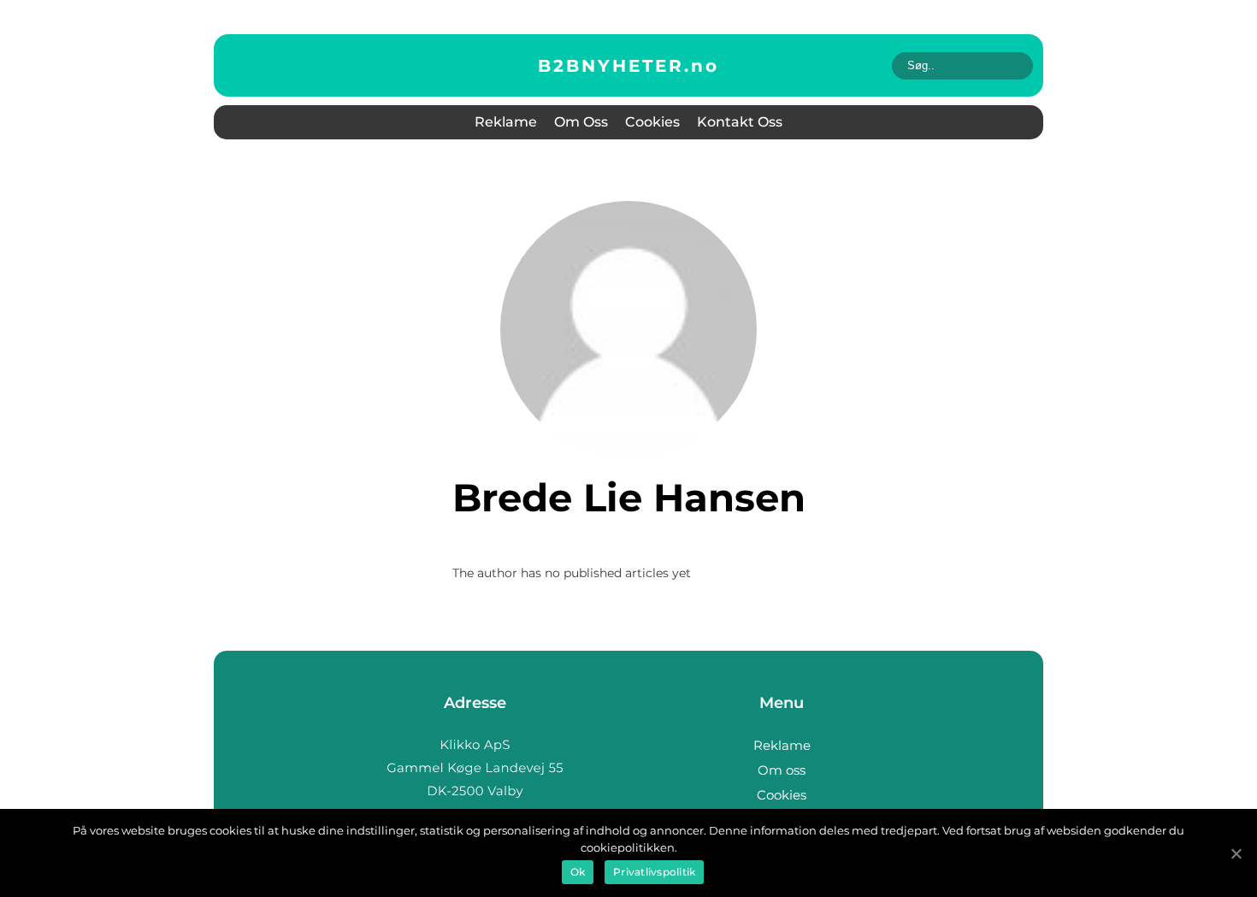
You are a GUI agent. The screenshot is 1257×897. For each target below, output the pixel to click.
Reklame (506, 122)
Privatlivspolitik (654, 871)
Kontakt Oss (739, 122)
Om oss (581, 122)
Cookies (652, 122)
